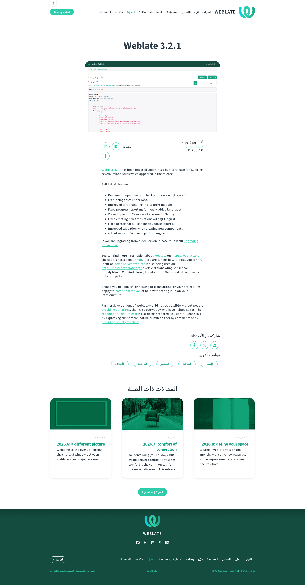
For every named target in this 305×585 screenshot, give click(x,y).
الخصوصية (81, 570)
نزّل (196, 12)
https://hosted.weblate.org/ (122, 268)
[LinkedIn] (167, 542)
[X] (159, 542)
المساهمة (172, 12)
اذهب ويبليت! (62, 12)
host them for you (128, 291)
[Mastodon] (152, 542)
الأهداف (120, 364)
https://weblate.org (186, 255)
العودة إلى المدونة (152, 492)
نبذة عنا (119, 12)
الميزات (206, 12)
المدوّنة (131, 12)
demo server (123, 264)
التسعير (186, 12)
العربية (60, 559)
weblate (152, 533)
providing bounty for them (120, 322)
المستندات (105, 12)
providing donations (116, 310)
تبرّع (200, 559)
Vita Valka (54, 570)
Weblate (225, 12)
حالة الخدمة (152, 570)
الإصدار (189, 146)
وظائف (190, 559)
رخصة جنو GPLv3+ (220, 570)
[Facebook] (145, 542)
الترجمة (142, 364)
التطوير (164, 364)
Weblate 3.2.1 (111, 170)
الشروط (91, 570)
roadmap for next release (120, 314)
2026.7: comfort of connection (160, 446)
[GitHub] (138, 542)
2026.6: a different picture (81, 444)
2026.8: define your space (225, 444)
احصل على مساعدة (150, 12)
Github (137, 260)
